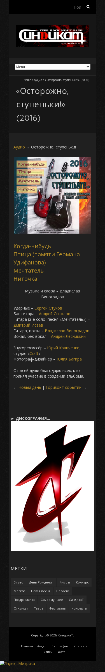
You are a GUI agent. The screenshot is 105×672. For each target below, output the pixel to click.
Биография (60, 646)
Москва (19, 591)
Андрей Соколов (54, 313)
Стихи (48, 652)
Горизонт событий (63, 387)
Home (27, 80)
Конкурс (82, 582)
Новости (62, 591)
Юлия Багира (69, 359)
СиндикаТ (76, 599)
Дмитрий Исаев (28, 325)
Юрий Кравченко (63, 347)
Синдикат (21, 608)
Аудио (38, 80)
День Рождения (41, 582)
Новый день (29, 387)
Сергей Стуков (48, 308)
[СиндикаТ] (52, 28)
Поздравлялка (24, 599)
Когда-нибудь (32, 246)
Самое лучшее (52, 599)
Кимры (64, 582)
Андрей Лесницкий (68, 336)
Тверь (38, 608)
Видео (18, 582)
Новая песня (40, 591)
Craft (33, 353)
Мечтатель (28, 270)
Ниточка (25, 278)
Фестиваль (57, 608)
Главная (27, 646)
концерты (79, 608)
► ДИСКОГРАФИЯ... (30, 418)
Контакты (81, 646)
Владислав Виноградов (67, 330)
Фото (62, 652)
